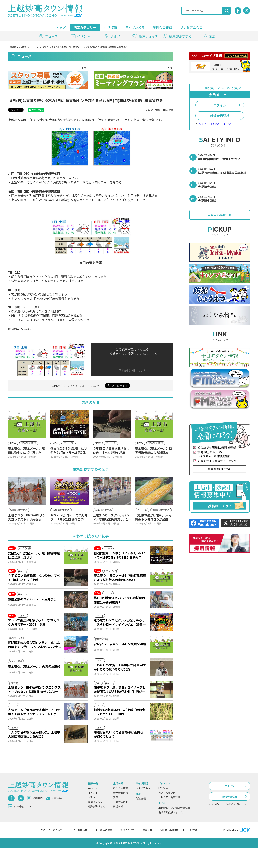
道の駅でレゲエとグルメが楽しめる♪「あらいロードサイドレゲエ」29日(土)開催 (119, 622)
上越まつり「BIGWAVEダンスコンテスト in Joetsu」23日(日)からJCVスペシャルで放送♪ (34, 689)
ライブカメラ (135, 27)
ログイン (219, 105)
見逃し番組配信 (166, 792)
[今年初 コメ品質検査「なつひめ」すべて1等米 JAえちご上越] (76, 577)
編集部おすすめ (96, 806)
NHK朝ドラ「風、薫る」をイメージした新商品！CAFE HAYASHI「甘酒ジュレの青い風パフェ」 (120, 689)
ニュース (34, 47)
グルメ (92, 797)
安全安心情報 (120, 792)
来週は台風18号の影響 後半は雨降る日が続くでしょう (120, 734)
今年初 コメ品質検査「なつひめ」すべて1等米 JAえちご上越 (34, 577)
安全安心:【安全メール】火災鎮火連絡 (120, 644)
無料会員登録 (162, 27)
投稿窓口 (38, 798)
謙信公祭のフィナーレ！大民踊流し (32, 599)
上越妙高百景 (120, 801)
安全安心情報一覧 (220, 215)
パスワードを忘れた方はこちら (215, 124)
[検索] (227, 11)
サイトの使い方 (78, 830)
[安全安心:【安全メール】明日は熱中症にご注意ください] (76, 555)
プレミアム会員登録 (169, 797)
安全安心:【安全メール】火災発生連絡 (34, 666)
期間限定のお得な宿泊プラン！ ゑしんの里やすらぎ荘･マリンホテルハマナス (34, 644)
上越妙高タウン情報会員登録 (174, 807)
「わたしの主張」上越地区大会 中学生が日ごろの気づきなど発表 (120, 667)
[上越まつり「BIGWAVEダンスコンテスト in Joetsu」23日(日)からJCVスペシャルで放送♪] (76, 689)
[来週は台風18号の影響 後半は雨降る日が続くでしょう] (161, 734)
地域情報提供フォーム (170, 812)
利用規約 (192, 830)
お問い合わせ (58, 798)
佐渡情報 (141, 798)
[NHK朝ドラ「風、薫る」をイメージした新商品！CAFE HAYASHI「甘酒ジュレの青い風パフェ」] (161, 689)
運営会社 (147, 830)
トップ (61, 27)
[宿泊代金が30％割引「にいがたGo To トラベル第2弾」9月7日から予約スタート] (161, 555)
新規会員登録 (219, 115)
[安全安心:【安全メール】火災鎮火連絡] (161, 644)
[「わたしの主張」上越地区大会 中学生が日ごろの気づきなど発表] (161, 667)
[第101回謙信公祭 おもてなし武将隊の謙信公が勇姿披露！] (161, 599)
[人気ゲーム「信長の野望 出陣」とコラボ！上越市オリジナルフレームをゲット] (76, 711)
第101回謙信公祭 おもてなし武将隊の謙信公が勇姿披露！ (119, 600)
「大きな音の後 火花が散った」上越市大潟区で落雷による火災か (34, 734)
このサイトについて (51, 830)
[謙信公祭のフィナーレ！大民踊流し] (76, 599)
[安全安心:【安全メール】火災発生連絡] (76, 667)
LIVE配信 (163, 788)
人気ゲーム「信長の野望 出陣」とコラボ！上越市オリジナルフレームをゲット (34, 712)
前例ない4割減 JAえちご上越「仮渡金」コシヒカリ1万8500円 (120, 712)
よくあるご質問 (103, 830)
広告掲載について (23, 806)
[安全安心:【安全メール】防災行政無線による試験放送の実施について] (161, 577)
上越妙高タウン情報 (17, 47)
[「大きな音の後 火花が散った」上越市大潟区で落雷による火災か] (76, 734)
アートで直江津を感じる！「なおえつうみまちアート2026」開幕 (33, 622)
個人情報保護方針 (170, 830)
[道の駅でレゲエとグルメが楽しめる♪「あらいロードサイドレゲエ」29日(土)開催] (161, 622)
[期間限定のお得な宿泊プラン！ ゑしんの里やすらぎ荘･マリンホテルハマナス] (76, 644)
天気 (115, 797)
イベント (93, 792)
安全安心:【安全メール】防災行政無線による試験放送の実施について (120, 577)
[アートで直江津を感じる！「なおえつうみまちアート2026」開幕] (76, 622)
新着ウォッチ (95, 801)
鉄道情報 (118, 806)
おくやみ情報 (120, 788)
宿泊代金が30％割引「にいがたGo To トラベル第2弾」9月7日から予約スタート (119, 555)
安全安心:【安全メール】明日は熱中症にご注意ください (34, 555)
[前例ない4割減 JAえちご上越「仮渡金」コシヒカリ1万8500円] (161, 711)
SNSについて (127, 830)
